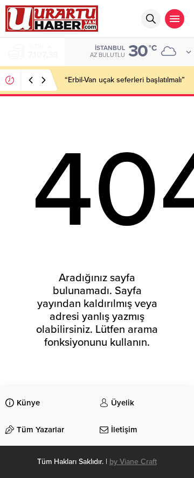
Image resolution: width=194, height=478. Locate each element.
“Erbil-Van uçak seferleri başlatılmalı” (125, 79)
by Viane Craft (133, 461)
